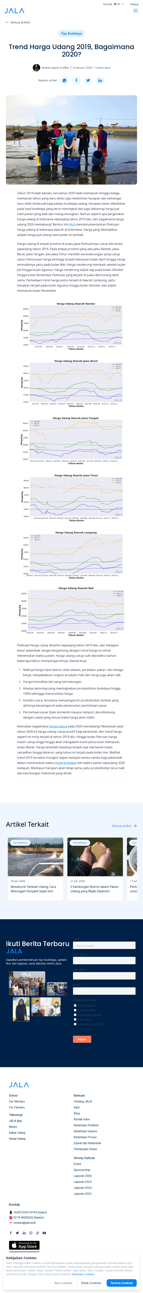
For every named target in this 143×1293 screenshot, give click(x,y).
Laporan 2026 (83, 1176)
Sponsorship (82, 1170)
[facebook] (76, 80)
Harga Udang (17, 1138)
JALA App (15, 1121)
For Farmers (17, 1107)
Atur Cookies (63, 1283)
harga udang (58, 726)
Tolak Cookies (91, 1283)
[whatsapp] (64, 80)
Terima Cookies (121, 1283)
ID (118, 4)
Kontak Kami (82, 1119)
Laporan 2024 (83, 1188)
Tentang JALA (83, 1101)
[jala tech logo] (14, 10)
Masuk (134, 4)
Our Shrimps (17, 1101)
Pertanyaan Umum (85, 1149)
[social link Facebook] (11, 1233)
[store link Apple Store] (24, 1245)
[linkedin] (100, 80)
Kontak (107, 4)
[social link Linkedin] (24, 1233)
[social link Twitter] (17, 1233)
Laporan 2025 (83, 1182)
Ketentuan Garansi (85, 1131)
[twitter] (88, 80)
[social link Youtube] (44, 1233)
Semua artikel (20, 22)
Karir (77, 1107)
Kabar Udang (17, 1132)
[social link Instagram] (31, 1233)
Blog (77, 1113)
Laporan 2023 (83, 1194)
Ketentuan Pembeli (86, 1125)
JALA (72, 224)
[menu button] (136, 11)
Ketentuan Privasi (85, 1137)
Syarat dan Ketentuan (87, 1143)
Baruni (13, 1127)
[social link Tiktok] (37, 1233)
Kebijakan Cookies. (83, 1274)
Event (77, 1164)
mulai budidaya (66, 763)
